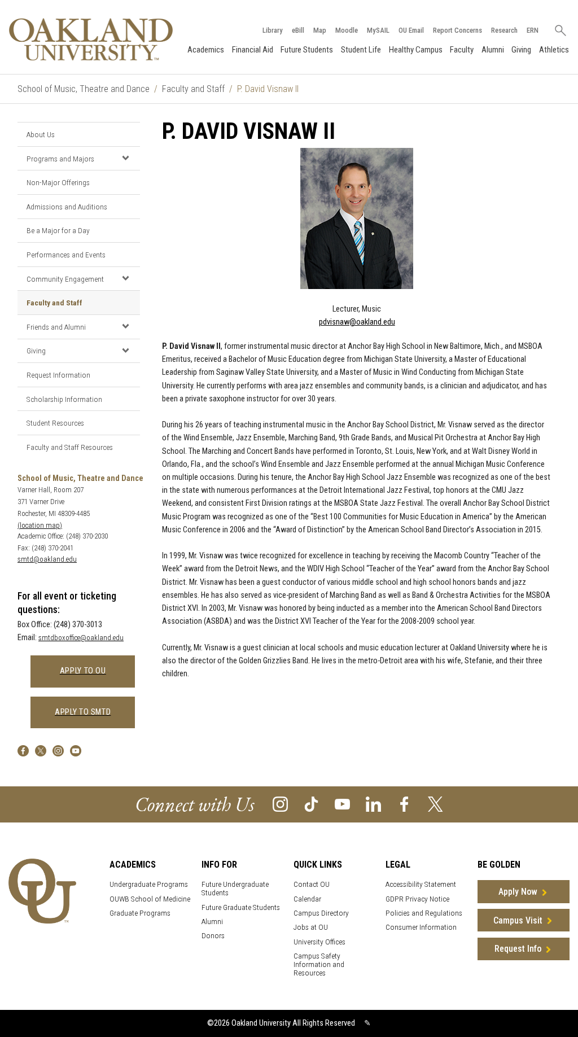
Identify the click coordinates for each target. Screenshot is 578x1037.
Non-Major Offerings (58, 182)
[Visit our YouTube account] (342, 803)
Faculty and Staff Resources (70, 447)
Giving (521, 50)
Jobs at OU (311, 927)
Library (272, 30)
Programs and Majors (60, 158)
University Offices (319, 942)
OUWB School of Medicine (150, 899)
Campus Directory (321, 913)
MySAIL (378, 30)
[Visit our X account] (435, 803)
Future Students (307, 50)
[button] (125, 158)
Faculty (462, 50)
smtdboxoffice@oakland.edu (81, 637)
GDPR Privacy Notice (417, 899)
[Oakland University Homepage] (91, 39)
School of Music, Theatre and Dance (83, 89)
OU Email (411, 30)
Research (504, 30)
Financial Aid (252, 50)
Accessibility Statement (421, 884)
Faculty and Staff (193, 89)
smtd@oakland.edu (47, 559)
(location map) (39, 525)
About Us (41, 134)
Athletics (554, 50)
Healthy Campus (416, 50)
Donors (213, 935)
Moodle (346, 30)
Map (319, 30)
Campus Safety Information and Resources (319, 964)
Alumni (492, 50)
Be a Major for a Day (58, 230)
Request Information (58, 374)
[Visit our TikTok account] (311, 803)
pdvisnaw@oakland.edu (357, 322)
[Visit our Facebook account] (404, 803)
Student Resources (55, 422)
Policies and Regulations (424, 913)
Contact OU (312, 884)
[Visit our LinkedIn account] (373, 803)
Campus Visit (517, 920)
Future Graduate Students (241, 907)
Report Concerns (457, 30)
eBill (298, 30)
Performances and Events (66, 254)
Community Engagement (65, 278)
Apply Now (517, 891)
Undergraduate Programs (149, 884)
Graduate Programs (140, 913)
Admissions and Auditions (67, 206)
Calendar (307, 899)
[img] (23, 750)
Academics (205, 50)
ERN (532, 30)
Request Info (517, 948)
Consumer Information (421, 927)
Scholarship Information (64, 399)
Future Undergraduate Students (235, 888)
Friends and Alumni (56, 326)
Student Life (361, 50)
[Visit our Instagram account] (280, 803)
